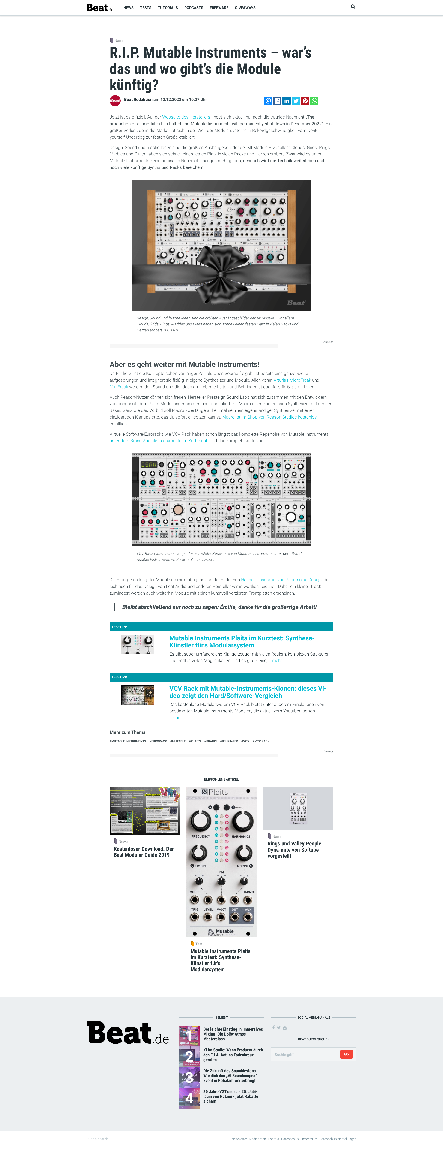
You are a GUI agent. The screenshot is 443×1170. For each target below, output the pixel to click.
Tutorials (168, 8)
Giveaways (245, 8)
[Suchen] (353, 6)
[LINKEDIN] (286, 101)
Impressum (309, 1139)
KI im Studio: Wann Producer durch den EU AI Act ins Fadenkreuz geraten (233, 1054)
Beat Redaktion (138, 99)
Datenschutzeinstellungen (337, 1139)
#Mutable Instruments (128, 741)
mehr (277, 660)
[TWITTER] (296, 101)
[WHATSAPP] (314, 101)
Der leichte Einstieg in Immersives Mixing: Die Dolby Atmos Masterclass (233, 1034)
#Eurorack (158, 741)
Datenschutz (290, 1139)
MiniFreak (119, 386)
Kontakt (273, 1139)
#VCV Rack (261, 741)
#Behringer (229, 741)
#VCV (245, 741)
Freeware (219, 8)
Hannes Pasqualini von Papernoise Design (281, 579)
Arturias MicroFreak (292, 380)
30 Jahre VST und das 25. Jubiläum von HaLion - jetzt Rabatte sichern (230, 1096)
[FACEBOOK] (277, 101)
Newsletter (239, 1139)
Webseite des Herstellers (186, 117)
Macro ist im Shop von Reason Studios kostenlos (269, 417)
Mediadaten (257, 1139)
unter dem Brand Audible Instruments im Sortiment (158, 440)
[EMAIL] (268, 101)
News (128, 8)
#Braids (210, 741)
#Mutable (178, 741)
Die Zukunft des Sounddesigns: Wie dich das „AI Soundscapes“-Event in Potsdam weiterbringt (231, 1075)
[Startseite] (100, 7)
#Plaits (195, 741)
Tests (145, 8)
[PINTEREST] (305, 101)
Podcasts (193, 8)
